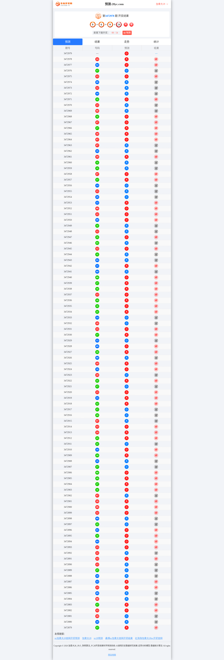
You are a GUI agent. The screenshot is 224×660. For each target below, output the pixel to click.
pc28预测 (98, 638)
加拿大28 (86, 638)
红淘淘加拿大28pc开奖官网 (149, 638)
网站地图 (112, 655)
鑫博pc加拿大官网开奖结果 (119, 638)
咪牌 (128, 32)
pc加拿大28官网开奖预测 (67, 638)
